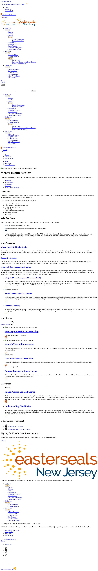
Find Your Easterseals (9, 15)
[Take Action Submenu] (7, 67)
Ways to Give (12, 71)
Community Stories (14, 44)
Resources (8, 186)
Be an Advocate (13, 74)
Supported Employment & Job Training (24, 62)
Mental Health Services (19, 64)
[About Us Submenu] (7, 30)
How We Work (13, 55)
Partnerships (12, 42)
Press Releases (12, 46)
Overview (8, 180)
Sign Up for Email (14, 76)
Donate (3, 541)
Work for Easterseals (14, 49)
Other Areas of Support (12, 187)
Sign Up (3, 440)
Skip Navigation (6, 1)
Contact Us (8, 9)
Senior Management (18, 39)
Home (6, 161)
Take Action (8, 65)
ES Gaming (12, 78)
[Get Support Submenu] (7, 53)
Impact (10, 32)
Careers (7, 7)
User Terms (8, 533)
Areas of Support (13, 56)
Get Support (8, 51)
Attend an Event (13, 72)
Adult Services (16, 60)
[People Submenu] (10, 37)
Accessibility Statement (12, 530)
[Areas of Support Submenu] (10, 58)
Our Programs (9, 182)
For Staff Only (9, 11)
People (10, 35)
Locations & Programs (15, 48)
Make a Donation (13, 69)
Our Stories (8, 184)
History (10, 34)
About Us (8, 28)
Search (5, 17)
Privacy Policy (9, 532)
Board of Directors (18, 41)
